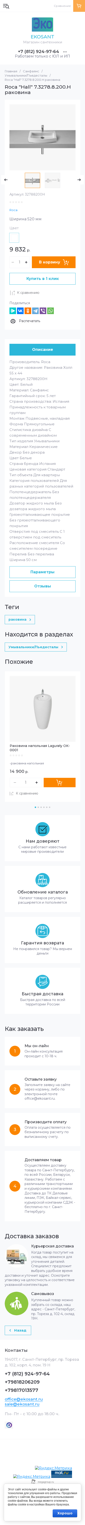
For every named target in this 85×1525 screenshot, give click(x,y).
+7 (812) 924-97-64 (38, 51)
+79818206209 (22, 1382)
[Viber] (43, 310)
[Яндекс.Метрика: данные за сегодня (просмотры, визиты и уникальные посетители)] (53, 1468)
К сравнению (28, 293)
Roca (13, 210)
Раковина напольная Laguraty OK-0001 (40, 748)
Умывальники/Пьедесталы (26, 75)
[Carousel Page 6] (49, 807)
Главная (11, 71)
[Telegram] (35, 310)
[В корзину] (60, 782)
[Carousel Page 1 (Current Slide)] (35, 807)
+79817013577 (21, 1390)
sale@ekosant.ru (22, 1404)
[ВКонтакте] (20, 310)
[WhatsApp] (50, 310)
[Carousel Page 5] (46, 807)
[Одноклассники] (28, 310)
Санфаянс (31, 71)
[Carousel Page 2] (38, 807)
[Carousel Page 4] (44, 807)
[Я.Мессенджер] (12, 310)
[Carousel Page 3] (41, 807)
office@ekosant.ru (24, 1399)
